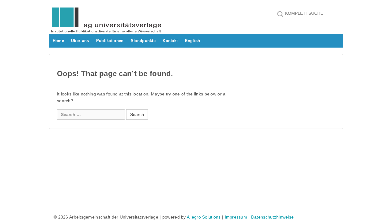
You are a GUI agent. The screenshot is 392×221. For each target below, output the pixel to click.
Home (58, 40)
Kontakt (170, 40)
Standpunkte (143, 40)
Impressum (236, 217)
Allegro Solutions (204, 217)
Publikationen (110, 40)
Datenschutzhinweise (272, 217)
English (192, 40)
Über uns (80, 40)
